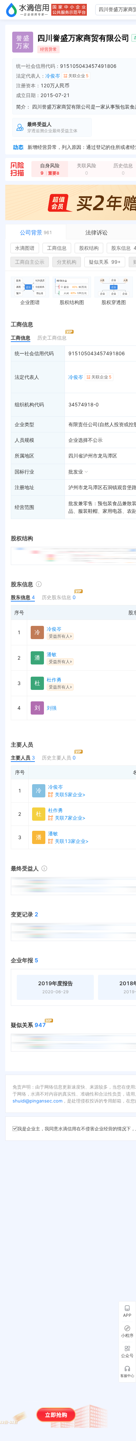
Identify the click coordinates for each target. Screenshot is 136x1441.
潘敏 (51, 654)
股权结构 (89, 248)
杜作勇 (54, 680)
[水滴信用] (27, 9)
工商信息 (57, 248)
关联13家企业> (72, 841)
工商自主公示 (29, 262)
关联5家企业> (70, 794)
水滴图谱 (25, 248)
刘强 (51, 708)
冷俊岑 (52, 76)
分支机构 (66, 262)
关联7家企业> (70, 818)
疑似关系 (105, 262)
